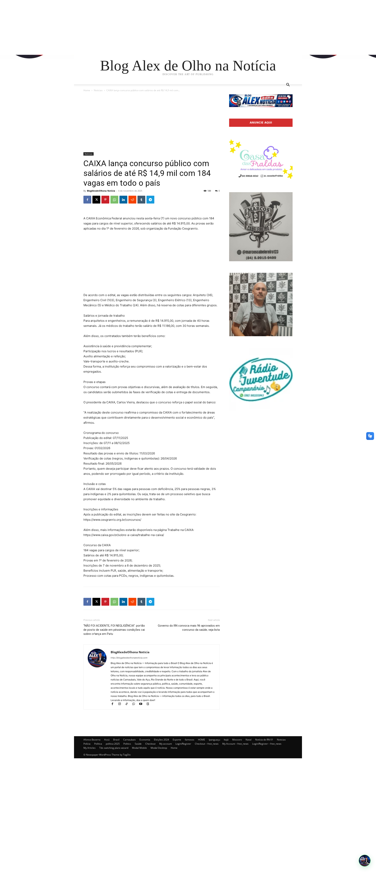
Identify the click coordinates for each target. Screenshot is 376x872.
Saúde (138, 743)
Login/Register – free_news (266, 743)
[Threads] (149, 704)
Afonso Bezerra (91, 739)
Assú (106, 739)
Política (98, 743)
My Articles (89, 747)
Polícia (86, 743)
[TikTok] (128, 704)
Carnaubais (129, 739)
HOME (201, 739)
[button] (288, 85)
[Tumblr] (141, 200)
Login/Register (183, 743)
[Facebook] (87, 200)
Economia (144, 739)
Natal (248, 739)
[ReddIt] (132, 200)
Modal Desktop (159, 747)
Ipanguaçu (214, 739)
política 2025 (113, 743)
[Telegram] (150, 200)
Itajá (226, 739)
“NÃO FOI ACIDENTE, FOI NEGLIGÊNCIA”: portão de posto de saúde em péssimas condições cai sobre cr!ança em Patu (114, 630)
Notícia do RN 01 (264, 739)
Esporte (177, 739)
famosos (189, 739)
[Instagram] (121, 704)
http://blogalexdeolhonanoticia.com (129, 657)
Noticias (98, 90)
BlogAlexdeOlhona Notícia (101, 190)
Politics (127, 743)
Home (86, 90)
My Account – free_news (235, 743)
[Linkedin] (123, 200)
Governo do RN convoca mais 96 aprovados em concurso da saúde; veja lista (189, 627)
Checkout (150, 743)
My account (165, 743)
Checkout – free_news (207, 743)
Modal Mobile (139, 747)
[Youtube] (142, 704)
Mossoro (237, 739)
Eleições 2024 (161, 739)
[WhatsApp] (114, 200)
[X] (96, 200)
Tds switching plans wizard (113, 747)
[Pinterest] (105, 200)
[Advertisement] (117, 27)
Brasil (116, 739)
